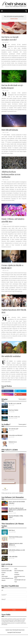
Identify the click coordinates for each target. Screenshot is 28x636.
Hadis (15, 568)
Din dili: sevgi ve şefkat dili (15, 403)
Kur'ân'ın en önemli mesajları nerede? (10, 38)
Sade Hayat (12, 530)
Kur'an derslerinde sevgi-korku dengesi (12, 86)
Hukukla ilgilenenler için (20, 579)
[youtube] (20, 394)
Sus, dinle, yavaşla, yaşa (14, 416)
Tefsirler (16, 572)
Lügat (3, 574)
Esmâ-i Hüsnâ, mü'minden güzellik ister (13, 220)
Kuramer (4, 572)
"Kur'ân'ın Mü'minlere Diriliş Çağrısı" (16, 516)
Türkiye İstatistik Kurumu (7, 578)
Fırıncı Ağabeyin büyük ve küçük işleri (12, 266)
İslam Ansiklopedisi (18, 570)
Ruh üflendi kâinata (10, 130)
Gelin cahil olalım (13, 556)
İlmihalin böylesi (13, 442)
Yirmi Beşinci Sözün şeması (15, 537)
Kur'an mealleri (5, 568)
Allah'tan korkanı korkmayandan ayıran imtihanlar (11, 174)
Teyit (15, 581)
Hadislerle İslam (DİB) (7, 570)
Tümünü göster (14, 18)
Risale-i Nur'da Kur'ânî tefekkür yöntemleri (17, 502)
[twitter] (20, 391)
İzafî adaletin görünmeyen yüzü (17, 550)
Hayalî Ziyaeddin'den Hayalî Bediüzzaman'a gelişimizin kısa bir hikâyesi (17, 509)
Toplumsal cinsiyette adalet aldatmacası (16, 544)
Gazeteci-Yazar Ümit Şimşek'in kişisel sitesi (15, 630)
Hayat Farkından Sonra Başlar (19, 577)
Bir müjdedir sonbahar (11, 356)
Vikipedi (3, 580)
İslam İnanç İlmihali (13, 410)
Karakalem (16, 574)
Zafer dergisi (5, 576)
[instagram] (8, 394)
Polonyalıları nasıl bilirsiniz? (15, 435)
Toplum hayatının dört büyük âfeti (14, 311)
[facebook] (8, 391)
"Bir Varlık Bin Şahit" (13, 428)
